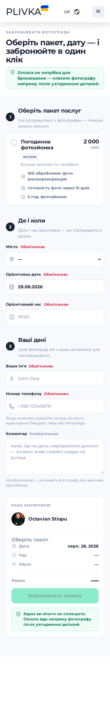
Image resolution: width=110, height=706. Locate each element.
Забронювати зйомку (55, 595)
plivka (23, 11)
